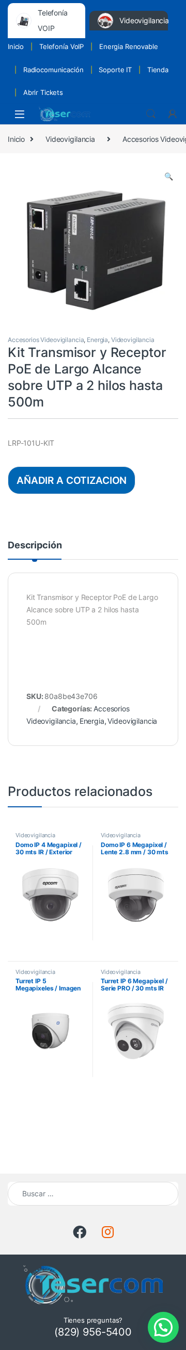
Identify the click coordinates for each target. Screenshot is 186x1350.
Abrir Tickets (43, 92)
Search (151, 114)
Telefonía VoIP (61, 46)
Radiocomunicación (53, 70)
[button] (168, 176)
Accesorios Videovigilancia (46, 340)
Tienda (157, 70)
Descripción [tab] (34, 545)
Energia (97, 340)
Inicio (16, 46)
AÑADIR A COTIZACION (72, 480)
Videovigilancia (70, 139)
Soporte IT (115, 70)
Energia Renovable (128, 46)
